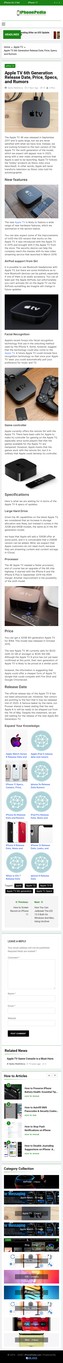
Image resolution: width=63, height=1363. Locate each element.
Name (12, 993)
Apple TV (10, 66)
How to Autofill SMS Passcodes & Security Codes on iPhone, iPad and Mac (41, 1092)
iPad (34, 1096)
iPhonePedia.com (33, 1355)
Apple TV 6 (45, 885)
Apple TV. (10, 353)
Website (12, 1018)
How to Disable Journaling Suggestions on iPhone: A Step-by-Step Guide (39, 1130)
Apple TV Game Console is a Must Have (30, 1058)
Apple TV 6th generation (19, 891)
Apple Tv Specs (44, 891)
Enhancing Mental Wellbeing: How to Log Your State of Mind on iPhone (42, 1149)
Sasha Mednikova (15, 87)
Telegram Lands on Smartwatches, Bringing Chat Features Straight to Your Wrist (28, 3)
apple (18, 885)
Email (11, 1006)
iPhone (36, 1115)
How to (28, 1096)
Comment (13, 957)
